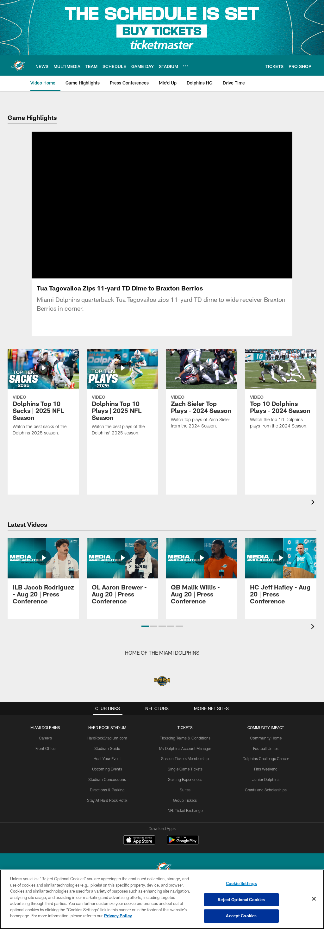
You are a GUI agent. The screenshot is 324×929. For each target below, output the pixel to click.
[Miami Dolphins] (162, 869)
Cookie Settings (241, 883)
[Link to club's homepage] (17, 65)
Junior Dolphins (265, 779)
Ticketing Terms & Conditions (185, 738)
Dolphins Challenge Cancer (266, 758)
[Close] (314, 899)
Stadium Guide (107, 748)
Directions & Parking (107, 790)
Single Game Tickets (185, 769)
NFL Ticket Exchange (185, 810)
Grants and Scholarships (266, 790)
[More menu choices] (185, 65)
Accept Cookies (241, 915)
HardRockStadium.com (107, 738)
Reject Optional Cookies (241, 899)
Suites (185, 790)
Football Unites (265, 748)
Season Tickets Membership (185, 758)
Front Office (45, 748)
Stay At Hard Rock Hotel (107, 800)
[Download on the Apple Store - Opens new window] (139, 840)
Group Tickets (185, 800)
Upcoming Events (107, 769)
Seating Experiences (185, 779)
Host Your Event (107, 758)
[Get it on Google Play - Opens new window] (183, 843)
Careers (45, 738)
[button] (162, 219)
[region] (162, 899)
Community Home (266, 738)
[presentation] (313, 503)
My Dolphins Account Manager (185, 748)
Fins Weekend (265, 769)
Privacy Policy (118, 915)
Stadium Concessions (107, 779)
